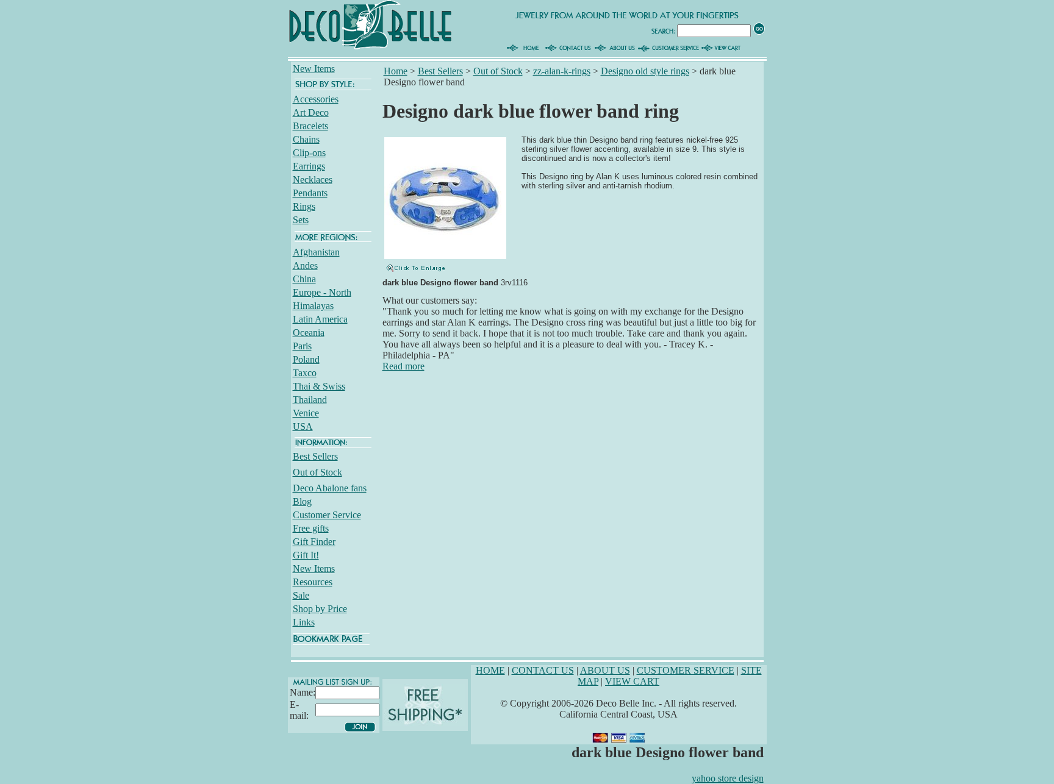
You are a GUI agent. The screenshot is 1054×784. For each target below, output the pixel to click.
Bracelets (310, 126)
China (304, 279)
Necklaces (312, 179)
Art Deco (311, 112)
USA (303, 426)
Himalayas (313, 306)
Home (395, 71)
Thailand (310, 399)
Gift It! (306, 555)
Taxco (305, 373)
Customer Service (327, 515)
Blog (302, 501)
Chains (306, 139)
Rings (304, 206)
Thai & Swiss (319, 386)
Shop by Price (320, 609)
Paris (302, 346)
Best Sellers (315, 456)
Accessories (316, 99)
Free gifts (311, 528)
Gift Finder (314, 541)
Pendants (310, 193)
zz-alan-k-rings (561, 71)
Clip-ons (309, 153)
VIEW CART (632, 681)
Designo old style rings (645, 71)
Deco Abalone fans (330, 488)
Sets (301, 220)
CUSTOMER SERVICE (685, 670)
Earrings (309, 166)
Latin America (320, 319)
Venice (306, 413)
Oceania (308, 332)
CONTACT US (543, 670)
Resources (312, 582)
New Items (314, 68)
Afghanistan (316, 252)
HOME (490, 670)
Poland (306, 359)
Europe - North (322, 292)
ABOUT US (605, 670)
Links (304, 622)
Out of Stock (317, 472)
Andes (305, 265)
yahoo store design (728, 778)
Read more (403, 366)
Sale (301, 595)
